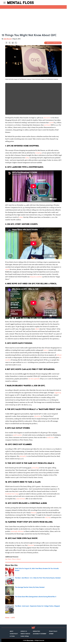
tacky (27, 158)
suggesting (57, 393)
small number (17, 435)
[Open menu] (4, 3)
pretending (35, 468)
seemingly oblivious (17, 531)
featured (33, 512)
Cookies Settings (25, 636)
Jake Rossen (8, 39)
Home (7, 618)
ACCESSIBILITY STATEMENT (39, 633)
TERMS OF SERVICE (25, 633)
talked (37, 329)
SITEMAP (51, 633)
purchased (47, 125)
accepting (38, 153)
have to (46, 350)
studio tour (50, 437)
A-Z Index (12, 636)
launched (31, 545)
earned (51, 122)
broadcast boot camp (11, 494)
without (59, 355)
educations (37, 416)
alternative (46, 118)
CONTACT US (24, 631)
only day (47, 517)
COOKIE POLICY (14, 633)
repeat (7, 269)
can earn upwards (33, 379)
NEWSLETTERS (36, 631)
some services (20, 499)
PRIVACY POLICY (53, 631)
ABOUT (11, 631)
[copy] (16, 43)
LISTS (13, 618)
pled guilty (23, 456)
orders (21, 217)
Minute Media (30, 640)
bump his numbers (36, 277)
